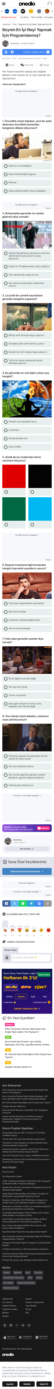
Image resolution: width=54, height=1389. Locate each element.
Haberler (6, 24)
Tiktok (39, 1277)
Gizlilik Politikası (9, 1306)
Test (15, 24)
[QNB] (31, 11)
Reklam (5, 1312)
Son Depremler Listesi (12, 1176)
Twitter (6, 1272)
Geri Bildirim (7, 1302)
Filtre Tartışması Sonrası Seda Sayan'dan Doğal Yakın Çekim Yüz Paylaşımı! (25, 1030)
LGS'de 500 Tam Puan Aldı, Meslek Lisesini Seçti (23, 1139)
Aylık (33, 996)
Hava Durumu (8, 1172)
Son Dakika (8, 1283)
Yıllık (44, 996)
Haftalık (21, 996)
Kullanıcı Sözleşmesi (34, 1302)
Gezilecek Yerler (10, 1288)
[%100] (23, 11)
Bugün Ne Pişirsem (26, 1283)
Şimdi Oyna (44, 974)
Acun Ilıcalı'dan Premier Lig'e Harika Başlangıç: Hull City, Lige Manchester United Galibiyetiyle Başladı (27, 1043)
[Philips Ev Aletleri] (7, 11)
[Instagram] (4, 1325)
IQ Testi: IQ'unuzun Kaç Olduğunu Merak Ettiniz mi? (25, 1260)
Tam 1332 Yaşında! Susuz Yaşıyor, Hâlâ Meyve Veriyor (25, 1155)
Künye (28, 1309)
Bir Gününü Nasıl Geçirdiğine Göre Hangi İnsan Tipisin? (28, 1055)
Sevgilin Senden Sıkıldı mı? (18, 1067)
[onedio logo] (25, 1354)
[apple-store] (10, 1337)
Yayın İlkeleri (31, 1306)
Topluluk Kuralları (9, 1309)
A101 (30, 1277)
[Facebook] (10, 1325)
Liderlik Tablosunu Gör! (26, 1008)
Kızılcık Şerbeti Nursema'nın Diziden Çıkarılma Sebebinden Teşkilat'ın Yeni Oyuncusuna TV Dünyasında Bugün (22, 1119)
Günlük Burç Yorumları (13, 1277)
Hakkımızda (7, 1299)
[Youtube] (22, 1325)
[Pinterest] (28, 1325)
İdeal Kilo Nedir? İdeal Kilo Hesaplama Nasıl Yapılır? (24, 1232)
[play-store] (26, 1337)
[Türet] (39, 11)
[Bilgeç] (47, 11)
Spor (8, 1037)
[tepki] (5, 930)
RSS (27, 1312)
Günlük (9, 996)
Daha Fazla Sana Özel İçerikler (25, 871)
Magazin (9, 1024)
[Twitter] (16, 1325)
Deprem (17, 1272)
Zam (28, 1272)
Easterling (22, 43)
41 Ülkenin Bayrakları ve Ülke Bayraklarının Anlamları (25, 1249)
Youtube (38, 1272)
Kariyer (28, 1299)
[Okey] (15, 11)
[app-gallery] (42, 1337)
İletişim (5, 1316)
